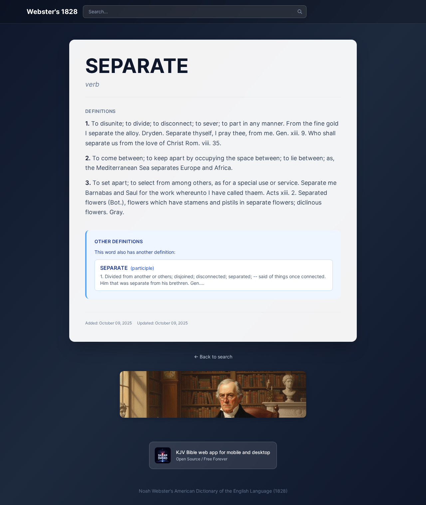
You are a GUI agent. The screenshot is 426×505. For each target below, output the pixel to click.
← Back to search (213, 356)
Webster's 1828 (52, 12)
